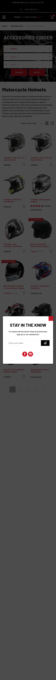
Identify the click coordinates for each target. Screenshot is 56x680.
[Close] (51, 318)
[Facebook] (24, 354)
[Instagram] (30, 354)
